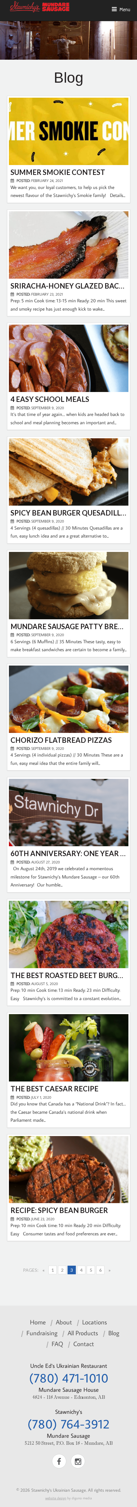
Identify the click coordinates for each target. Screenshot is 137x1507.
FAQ (57, 1343)
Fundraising (41, 1333)
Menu (123, 9)
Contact (83, 1343)
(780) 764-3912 (68, 1423)
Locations (94, 1322)
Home (38, 1322)
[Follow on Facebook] (59, 1461)
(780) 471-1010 (68, 1377)
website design (55, 1498)
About (64, 1322)
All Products (83, 1333)
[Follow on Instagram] (78, 1461)
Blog (113, 1333)
